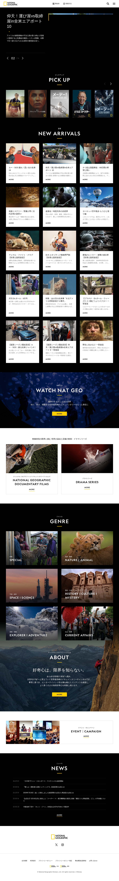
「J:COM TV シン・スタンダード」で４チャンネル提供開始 (43, 778)
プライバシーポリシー (46, 857)
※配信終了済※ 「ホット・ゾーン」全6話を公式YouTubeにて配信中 (46, 803)
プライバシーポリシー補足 (63, 857)
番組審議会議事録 (80, 857)
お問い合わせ (93, 857)
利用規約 (33, 857)
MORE (59, 411)
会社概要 (24, 857)
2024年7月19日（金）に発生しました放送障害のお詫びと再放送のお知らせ (48, 790)
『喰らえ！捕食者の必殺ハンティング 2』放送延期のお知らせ (44, 784)
